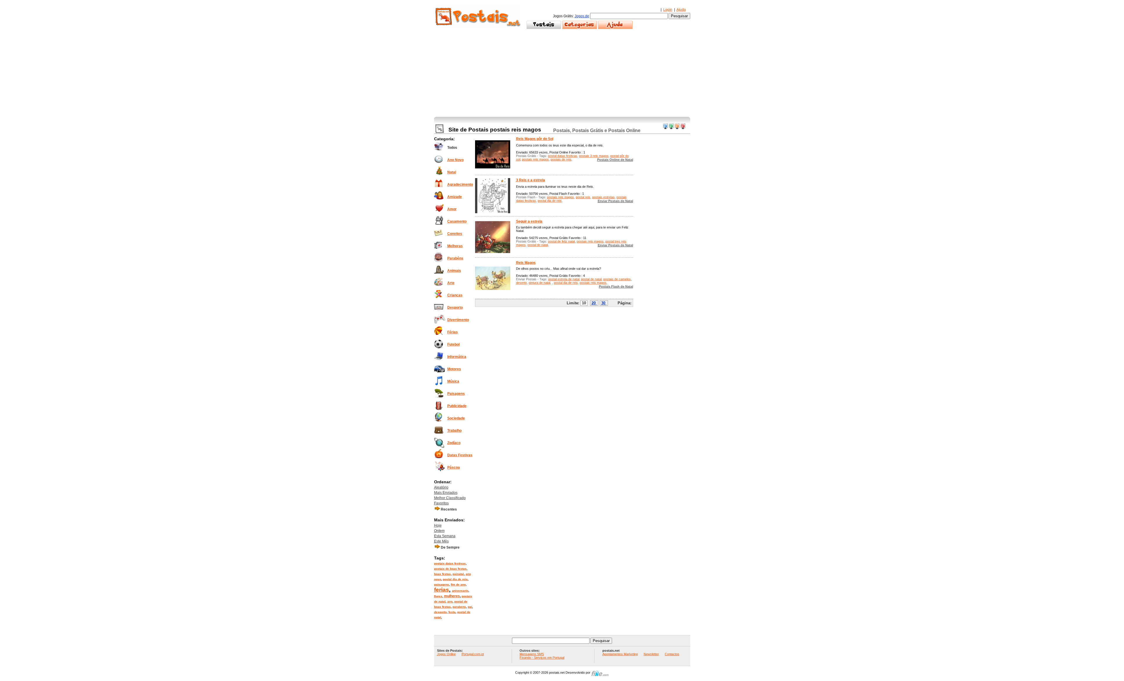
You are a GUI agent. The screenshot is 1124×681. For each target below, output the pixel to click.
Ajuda (681, 10)
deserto (521, 282)
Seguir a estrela (529, 221)
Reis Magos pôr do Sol (534, 139)
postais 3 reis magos (594, 156)
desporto (440, 612)
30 (603, 303)
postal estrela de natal (563, 279)
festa (451, 612)
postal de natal (537, 245)
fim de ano (458, 584)
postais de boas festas (450, 568)
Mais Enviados (446, 493)
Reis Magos (526, 263)
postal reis (583, 197)
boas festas (442, 574)
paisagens (441, 584)
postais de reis (561, 159)
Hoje (438, 525)
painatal (458, 574)
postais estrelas (603, 197)
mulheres (452, 596)
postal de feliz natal (561, 241)
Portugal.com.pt (473, 654)
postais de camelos (617, 279)
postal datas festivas (562, 156)
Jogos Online (446, 654)
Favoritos (441, 503)
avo (450, 601)
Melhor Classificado (450, 498)
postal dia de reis (455, 579)
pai (470, 606)
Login (667, 10)
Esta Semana (444, 536)
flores (438, 596)
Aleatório (441, 487)
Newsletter (651, 654)
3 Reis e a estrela (530, 180)
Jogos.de (582, 16)
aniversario (460, 590)
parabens (459, 606)
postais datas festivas (450, 563)
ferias (441, 590)
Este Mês (441, 541)
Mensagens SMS (532, 654)
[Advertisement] (562, 73)
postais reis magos (535, 159)
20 (594, 303)
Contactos (672, 654)
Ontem (439, 531)
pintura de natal (539, 282)
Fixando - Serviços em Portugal (542, 657)
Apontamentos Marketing (620, 654)
